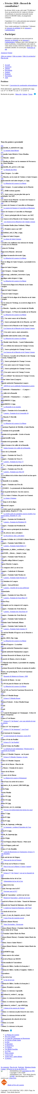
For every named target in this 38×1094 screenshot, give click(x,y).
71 (1, 555)
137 (2, 583)
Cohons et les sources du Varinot (14, 1008)
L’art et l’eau (9, 1055)
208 (2, 704)
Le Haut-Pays (9, 1046)
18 (1, 301)
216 (2, 558)
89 (1, 910)
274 (2, 213)
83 (1, 762)
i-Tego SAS (12, 1078)
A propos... (8, 1058)
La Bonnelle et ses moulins (12, 407)
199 (2, 893)
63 (1, 631)
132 (2, 643)
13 (1, 171)
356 (2, 562)
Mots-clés (18, 94)
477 (2, 490)
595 (2, 636)
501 (2, 798)
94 (1, 450)
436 (2, 982)
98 (1, 780)
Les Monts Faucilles (11, 1049)
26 (1, 670)
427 (2, 989)
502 (2, 794)
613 (2, 409)
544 (2, 805)
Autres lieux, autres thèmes (13, 1056)
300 (2, 370)
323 (2, 843)
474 (2, 473)
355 (2, 603)
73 (1, 453)
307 (2, 359)
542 (2, 436)
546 (2, 507)
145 (2, 920)
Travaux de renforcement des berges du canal (18, 810)
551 (2, 783)
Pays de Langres (10, 1036)
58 (1, 295)
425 (2, 992)
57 (1, 250)
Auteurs (7, 72)
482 (2, 377)
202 (2, 621)
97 (1, 770)
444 (2, 787)
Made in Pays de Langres (15, 1085)
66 (1, 569)
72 (1, 613)
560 (2, 833)
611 (2, 607)
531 (2, 443)
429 (2, 996)
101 (2, 504)
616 (2, 517)
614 (2, 457)
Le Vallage (8, 1047)
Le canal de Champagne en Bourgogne (17, 1038)
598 (2, 276)
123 (2, 711)
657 (2, 975)
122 (2, 752)
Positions (8, 74)
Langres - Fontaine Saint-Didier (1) (15, 546)
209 (2, 744)
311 (2, 347)
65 (1, 415)
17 (1, 260)
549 (2, 402)
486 (2, 381)
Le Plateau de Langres (12, 1035)
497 (2, 812)
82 (1, 617)
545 (2, 855)
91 (1, 1017)
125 (2, 700)
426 (2, 985)
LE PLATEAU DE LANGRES (14, 536)
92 (1, 566)
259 (2, 463)
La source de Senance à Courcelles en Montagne (19, 208)
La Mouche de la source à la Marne (15, 183)
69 (1, 432)
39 (1, 537)
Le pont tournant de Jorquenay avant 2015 (17, 736)
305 (2, 330)
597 (2, 253)
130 (2, 868)
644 (2, 589)
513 (2, 159)
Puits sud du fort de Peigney (13, 860)
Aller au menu (17, 56)
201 (2, 425)
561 (2, 822)
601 (2, 234)
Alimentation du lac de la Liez (13, 881)
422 (2, 241)
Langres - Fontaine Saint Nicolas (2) (15, 578)
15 (1, 246)
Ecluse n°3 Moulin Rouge (12, 698)
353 (2, 600)
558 (2, 388)
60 (1, 310)
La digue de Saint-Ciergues (12, 239)
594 (2, 273)
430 (2, 1010)
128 (2, 716)
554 (2, 829)
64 (1, 682)
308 (2, 367)
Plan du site (4, 58)
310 (2, 363)
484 (2, 646)
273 (2, 227)
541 (2, 548)
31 (1, 678)
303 (2, 320)
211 (2, 957)
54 (1, 175)
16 (1, 292)
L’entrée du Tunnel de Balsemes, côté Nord (17, 908)
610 (2, 624)
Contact (3, 1069)
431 (2, 1013)
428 (2, 1000)
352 (2, 479)
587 (2, 210)
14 (1, 288)
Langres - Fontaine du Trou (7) (13, 462)
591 (2, 217)
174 (2, 926)
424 (2, 953)
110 (2, 971)
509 (2, 493)
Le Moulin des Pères (10, 170)
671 (2, 579)
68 (1, 429)
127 (2, 731)
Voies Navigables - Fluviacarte (13, 924)
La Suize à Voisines (10, 498)
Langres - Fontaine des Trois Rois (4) (15, 611)
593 (2, 165)
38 (1, 486)
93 (1, 391)
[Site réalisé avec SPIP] (12, 1076)
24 (1, 666)
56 (1, 283)
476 (2, 527)
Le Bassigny (9, 1044)
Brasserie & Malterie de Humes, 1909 (16, 676)
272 (2, 189)
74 (1, 483)
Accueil (7, 65)
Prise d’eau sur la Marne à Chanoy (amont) (17, 866)
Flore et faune (9, 1053)
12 (1, 265)
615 (2, 467)
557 (2, 395)
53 (1, 661)
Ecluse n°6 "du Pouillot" (11, 742)
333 (2, 840)
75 (1, 524)
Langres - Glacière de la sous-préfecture (16, 588)
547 (2, 551)
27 (1, 688)
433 (2, 1021)
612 (2, 593)
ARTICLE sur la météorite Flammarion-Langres (19, 386)
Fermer (10, 53)
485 (2, 650)
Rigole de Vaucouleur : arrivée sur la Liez (17, 898)
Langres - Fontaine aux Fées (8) (14, 472)
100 (2, 950)
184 (2, 887)
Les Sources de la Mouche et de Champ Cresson (19, 222)
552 (2, 773)
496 (2, 819)
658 (2, 876)
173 (2, 932)
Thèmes (7, 68)
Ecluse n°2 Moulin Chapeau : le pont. (16, 757)
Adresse (24, 94)
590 (2, 324)
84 (1, 766)
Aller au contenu (6, 56)
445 (2, 836)
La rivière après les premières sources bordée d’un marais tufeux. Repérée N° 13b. (18, 514)
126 (2, 725)
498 (2, 815)
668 (2, 913)
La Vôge (8, 1051)
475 (2, 500)
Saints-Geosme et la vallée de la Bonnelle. (17, 448)
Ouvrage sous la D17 (10, 891)
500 (2, 801)
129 (2, 738)
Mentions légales (30, 1067)
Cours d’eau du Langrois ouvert (14, 918)
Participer (21, 1067)
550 (2, 398)
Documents (8, 70)
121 (2, 759)
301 (2, 344)
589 (2, 203)
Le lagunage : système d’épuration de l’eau (17, 827)
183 (2, 903)
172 (2, 944)
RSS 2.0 (24, 1069)
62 (1, 340)
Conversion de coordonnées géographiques (23, 85)
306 (2, 231)
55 (1, 185)
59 (1, 269)
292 (2, 354)
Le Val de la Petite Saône (13, 1040)
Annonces (4, 53)
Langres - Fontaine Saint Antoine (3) (15, 629)
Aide (6, 77)
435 (2, 964)
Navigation (8, 76)
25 (1, 653)
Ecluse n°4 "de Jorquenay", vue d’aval (16, 729)
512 (2, 152)
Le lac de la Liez (9, 980)
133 (2, 862)
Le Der (7, 1042)
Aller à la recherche (29, 56)
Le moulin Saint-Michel (11, 150)
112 (2, 961)
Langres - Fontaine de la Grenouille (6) (16, 413)
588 (2, 198)
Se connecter (5, 1067)
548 (2, 531)
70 (1, 440)
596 (2, 334)
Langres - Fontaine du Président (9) (15, 522)
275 (2, 192)
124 (2, 694)
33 (1, 899)
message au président (13, 28)
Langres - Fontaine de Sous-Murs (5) (15, 598)
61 (1, 306)
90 (1, 883)
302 (2, 374)
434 (2, 968)
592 (2, 146)
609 (2, 573)
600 (2, 419)
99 (1, 791)
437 (2, 941)
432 (2, 1024)
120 (2, 847)
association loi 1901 (28, 1071)
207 (2, 707)
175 (2, 935)
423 (2, 223)
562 (2, 1003)
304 (2, 316)
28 (1, 657)
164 (2, 156)
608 (2, 541)
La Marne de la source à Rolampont (15, 778)
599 (2, 179)
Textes (30, 94)
